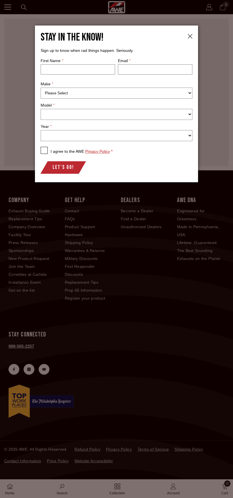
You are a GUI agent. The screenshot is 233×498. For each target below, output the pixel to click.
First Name (52, 60)
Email (124, 60)
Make (47, 84)
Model (47, 105)
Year (46, 126)
